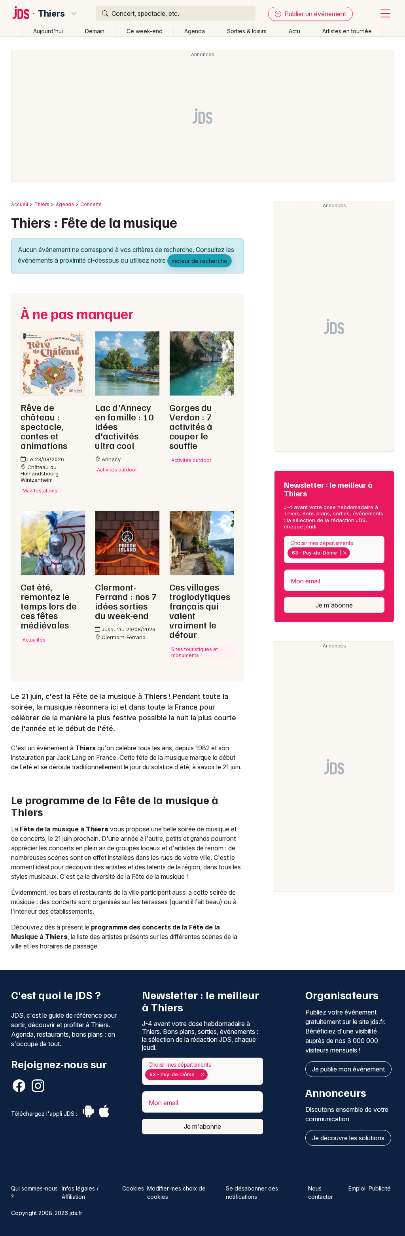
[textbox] (353, 553)
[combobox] (334, 549)
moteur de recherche (199, 260)
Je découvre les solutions (348, 1138)
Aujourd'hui (48, 31)
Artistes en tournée (347, 31)
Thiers (51, 13)
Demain (94, 31)
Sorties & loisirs (247, 31)
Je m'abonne (334, 605)
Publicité (380, 1188)
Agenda (194, 31)
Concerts (91, 204)
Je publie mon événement (348, 1069)
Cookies (133, 1188)
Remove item (344, 553)
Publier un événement (314, 14)
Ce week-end (145, 31)
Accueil (19, 204)
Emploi (356, 1188)
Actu (294, 31)
